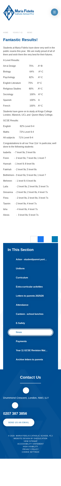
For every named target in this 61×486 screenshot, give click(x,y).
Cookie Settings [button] (30, 452)
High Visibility (30, 447)
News (29, 33)
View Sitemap (30, 441)
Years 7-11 (18, 33)
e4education (40, 439)
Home (5, 33)
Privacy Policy (31, 449)
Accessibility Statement (30, 444)
